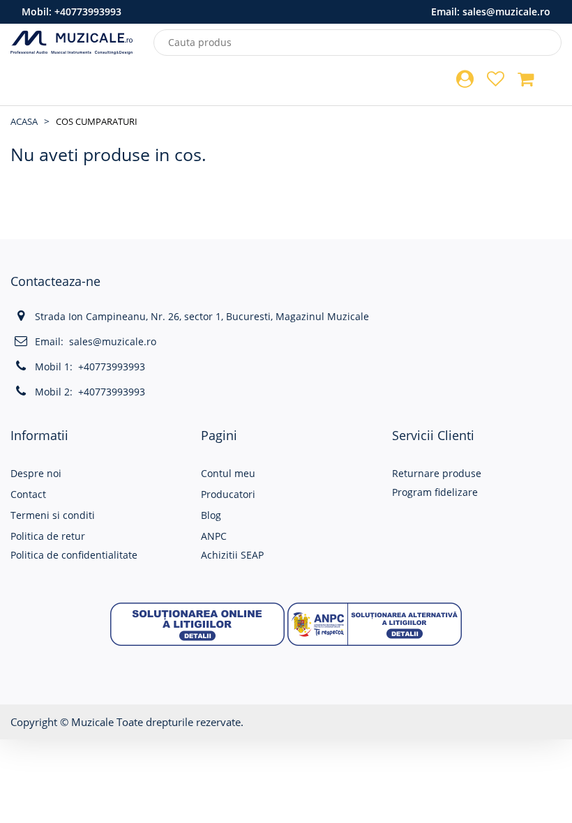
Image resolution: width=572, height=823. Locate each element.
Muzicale (92, 722)
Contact (28, 494)
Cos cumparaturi (96, 121)
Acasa (24, 121)
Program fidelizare (435, 492)
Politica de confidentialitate (73, 554)
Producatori (228, 494)
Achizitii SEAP (232, 554)
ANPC (214, 536)
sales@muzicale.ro (506, 11)
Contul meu (228, 473)
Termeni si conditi (52, 515)
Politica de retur (47, 536)
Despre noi (35, 473)
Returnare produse (436, 473)
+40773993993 (87, 11)
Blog (211, 515)
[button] (197, 623)
